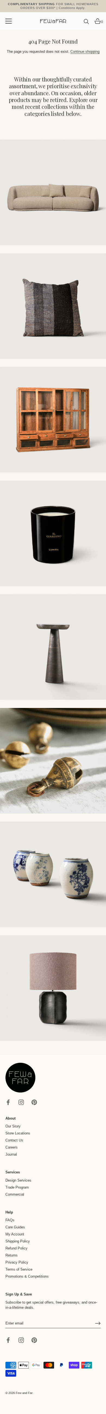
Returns (11, 1255)
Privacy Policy (16, 1262)
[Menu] (9, 21)
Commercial (14, 1194)
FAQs (9, 1220)
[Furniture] (53, 420)
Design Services (18, 1180)
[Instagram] (21, 1102)
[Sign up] (98, 1323)
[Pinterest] (34, 1102)
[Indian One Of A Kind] (53, 760)
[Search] (86, 23)
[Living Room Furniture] (53, 647)
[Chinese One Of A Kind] (53, 874)
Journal (11, 1154)
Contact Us (14, 1140)
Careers (11, 1147)
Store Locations (17, 1133)
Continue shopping (84, 52)
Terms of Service (18, 1269)
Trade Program (17, 1187)
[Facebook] (8, 1102)
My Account (14, 1234)
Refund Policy (16, 1248)
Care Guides (15, 1227)
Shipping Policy (17, 1241)
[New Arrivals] (53, 306)
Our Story (13, 1126)
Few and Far (24, 1393)
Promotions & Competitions (27, 1276)
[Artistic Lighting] (53, 988)
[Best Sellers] (53, 192)
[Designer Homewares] (53, 533)
